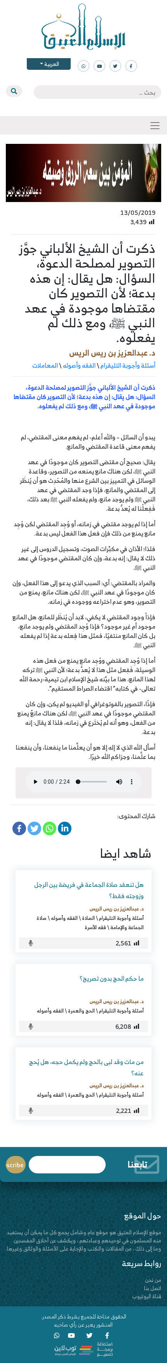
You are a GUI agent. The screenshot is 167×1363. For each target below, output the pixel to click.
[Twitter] (34, 828)
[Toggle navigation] (155, 125)
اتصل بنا (152, 1288)
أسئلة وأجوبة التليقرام (128, 365)
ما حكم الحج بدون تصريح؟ (112, 978)
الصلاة (88, 918)
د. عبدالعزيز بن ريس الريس (112, 352)
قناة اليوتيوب (146, 1296)
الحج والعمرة (81, 1010)
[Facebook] (19, 828)
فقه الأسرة (95, 927)
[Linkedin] (64, 828)
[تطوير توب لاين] (83, 1349)
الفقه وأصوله (79, 365)
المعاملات (45, 365)
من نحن (153, 1280)
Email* (67, 1161)
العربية (51, 64)
